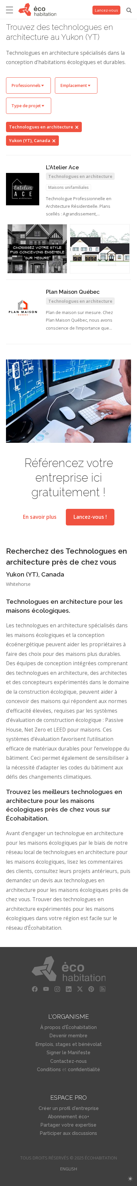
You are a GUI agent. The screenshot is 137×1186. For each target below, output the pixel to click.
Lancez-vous (106, 10)
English (68, 1169)
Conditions (49, 1069)
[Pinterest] (91, 989)
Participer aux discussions (68, 1133)
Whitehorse (18, 584)
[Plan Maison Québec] (22, 308)
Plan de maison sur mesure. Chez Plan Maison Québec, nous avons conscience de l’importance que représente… (79, 321)
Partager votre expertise (68, 1125)
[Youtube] (46, 989)
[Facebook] (34, 989)
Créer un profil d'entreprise (69, 1108)
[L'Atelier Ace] (22, 189)
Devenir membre (68, 1035)
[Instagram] (57, 989)
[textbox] (28, 85)
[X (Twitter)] (79, 989)
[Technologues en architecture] (99, 249)
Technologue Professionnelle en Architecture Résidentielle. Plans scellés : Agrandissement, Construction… (78, 207)
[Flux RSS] (102, 989)
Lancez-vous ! (90, 517)
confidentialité (84, 1069)
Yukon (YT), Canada (29, 140)
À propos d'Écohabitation (68, 1027)
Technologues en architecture (41, 127)
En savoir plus (40, 517)
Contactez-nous (68, 1061)
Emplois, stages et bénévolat (69, 1044)
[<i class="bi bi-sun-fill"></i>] (130, 1179)
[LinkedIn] (68, 989)
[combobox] (28, 85)
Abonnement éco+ (68, 1116)
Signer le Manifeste (68, 1052)
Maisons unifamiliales (68, 187)
